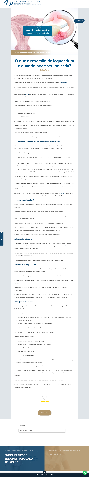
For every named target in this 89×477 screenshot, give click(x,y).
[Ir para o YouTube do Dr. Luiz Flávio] (1, 240)
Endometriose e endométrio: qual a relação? (18, 459)
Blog (19, 52)
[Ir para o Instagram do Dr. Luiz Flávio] (1, 237)
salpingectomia (62, 246)
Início (15, 52)
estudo (63, 193)
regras (27, 94)
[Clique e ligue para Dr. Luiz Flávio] (1, 244)
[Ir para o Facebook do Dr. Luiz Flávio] (1, 233)
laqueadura (64, 83)
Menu (79, 21)
